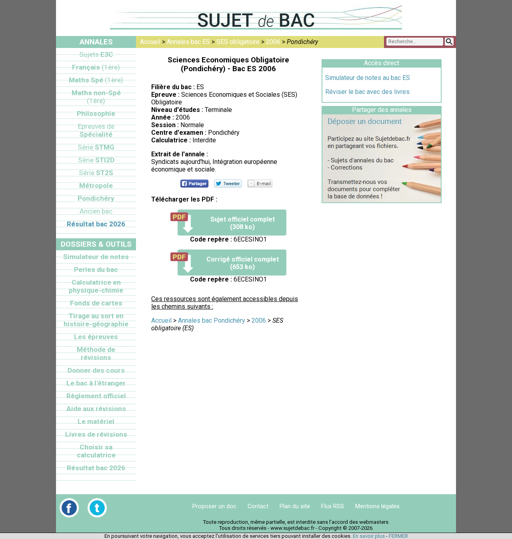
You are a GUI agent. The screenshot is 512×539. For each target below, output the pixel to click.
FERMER (398, 536)
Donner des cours (96, 370)
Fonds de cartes (96, 303)
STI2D (96, 160)
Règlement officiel (96, 396)
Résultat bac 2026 (96, 224)
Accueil (150, 42)
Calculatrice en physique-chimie (96, 286)
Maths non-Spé (96, 97)
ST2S (96, 173)
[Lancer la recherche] (449, 42)
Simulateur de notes (96, 257)
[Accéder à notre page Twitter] (97, 507)
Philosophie (96, 114)
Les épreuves (96, 337)
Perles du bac (96, 269)
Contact (258, 506)
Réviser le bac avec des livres (367, 92)
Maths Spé (96, 80)
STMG (96, 147)
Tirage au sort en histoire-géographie (96, 320)
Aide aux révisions (96, 409)
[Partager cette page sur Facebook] (194, 184)
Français (96, 67)
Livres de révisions (96, 434)
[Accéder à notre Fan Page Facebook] (69, 507)
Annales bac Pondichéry (211, 320)
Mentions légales (377, 506)
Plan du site (295, 506)
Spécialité (96, 130)
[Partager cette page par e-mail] (259, 184)
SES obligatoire (238, 42)
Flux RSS (332, 506)
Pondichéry (96, 198)
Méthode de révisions (96, 353)
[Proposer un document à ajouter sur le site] (381, 200)
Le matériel (96, 421)
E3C (96, 54)
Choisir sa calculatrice (96, 451)
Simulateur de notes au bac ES (367, 78)
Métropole (96, 186)
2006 (273, 42)
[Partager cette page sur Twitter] (228, 184)
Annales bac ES (188, 42)
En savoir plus (369, 536)
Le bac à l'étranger (96, 383)
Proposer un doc (214, 506)
